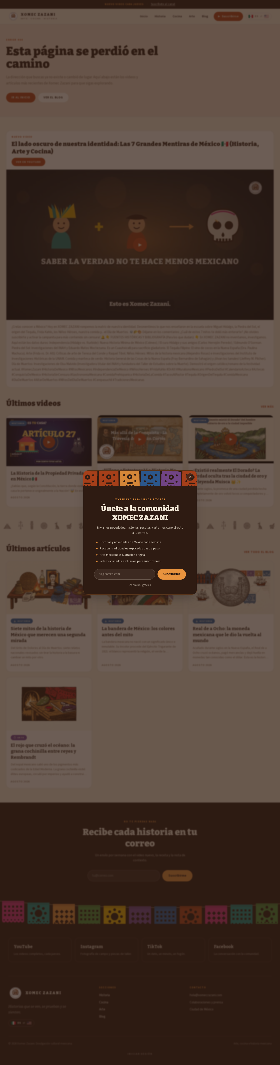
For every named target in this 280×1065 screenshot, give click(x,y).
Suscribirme (172, 574)
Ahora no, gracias (140, 585)
